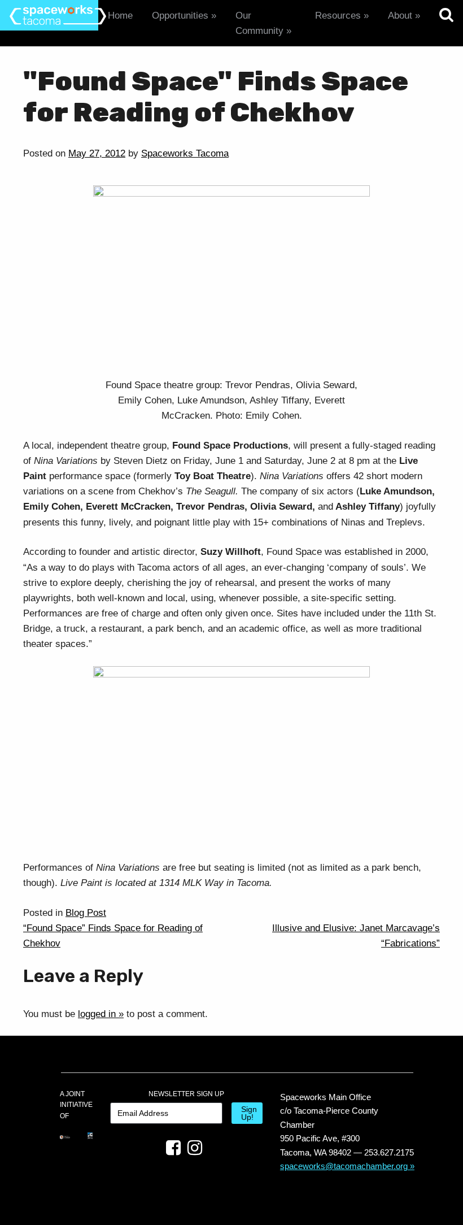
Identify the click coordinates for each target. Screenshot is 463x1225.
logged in (97, 1014)
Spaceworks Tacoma (185, 153)
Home (120, 15)
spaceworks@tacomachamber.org (344, 1166)
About (400, 15)
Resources (338, 15)
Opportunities (180, 15)
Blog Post (85, 912)
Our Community (259, 23)
